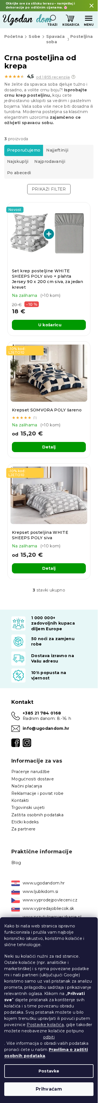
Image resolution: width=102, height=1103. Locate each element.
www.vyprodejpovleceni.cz (50, 900)
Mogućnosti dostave (32, 779)
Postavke (49, 1071)
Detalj (49, 447)
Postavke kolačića (45, 1024)
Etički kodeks (25, 821)
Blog (16, 862)
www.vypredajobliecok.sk (48, 908)
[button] (73, 77)
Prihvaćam (49, 1089)
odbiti (49, 1037)
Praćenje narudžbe (30, 771)
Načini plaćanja (26, 786)
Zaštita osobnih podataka (37, 814)
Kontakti (20, 800)
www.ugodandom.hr (44, 883)
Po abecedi (19, 172)
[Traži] (52, 18)
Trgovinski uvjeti (28, 807)
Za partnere (23, 829)
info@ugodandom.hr (46, 728)
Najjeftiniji (57, 150)
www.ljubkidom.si (40, 891)
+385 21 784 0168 (42, 713)
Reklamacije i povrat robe (37, 793)
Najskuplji (17, 161)
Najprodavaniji (49, 161)
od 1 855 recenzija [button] (53, 77)
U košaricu (49, 324)
